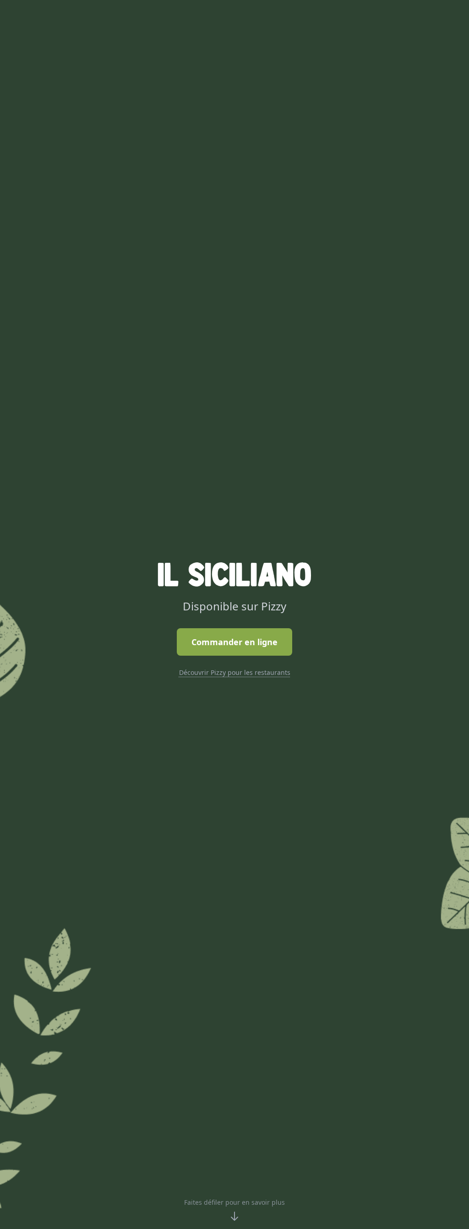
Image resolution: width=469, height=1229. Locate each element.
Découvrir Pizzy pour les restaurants (234, 672)
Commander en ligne (234, 641)
